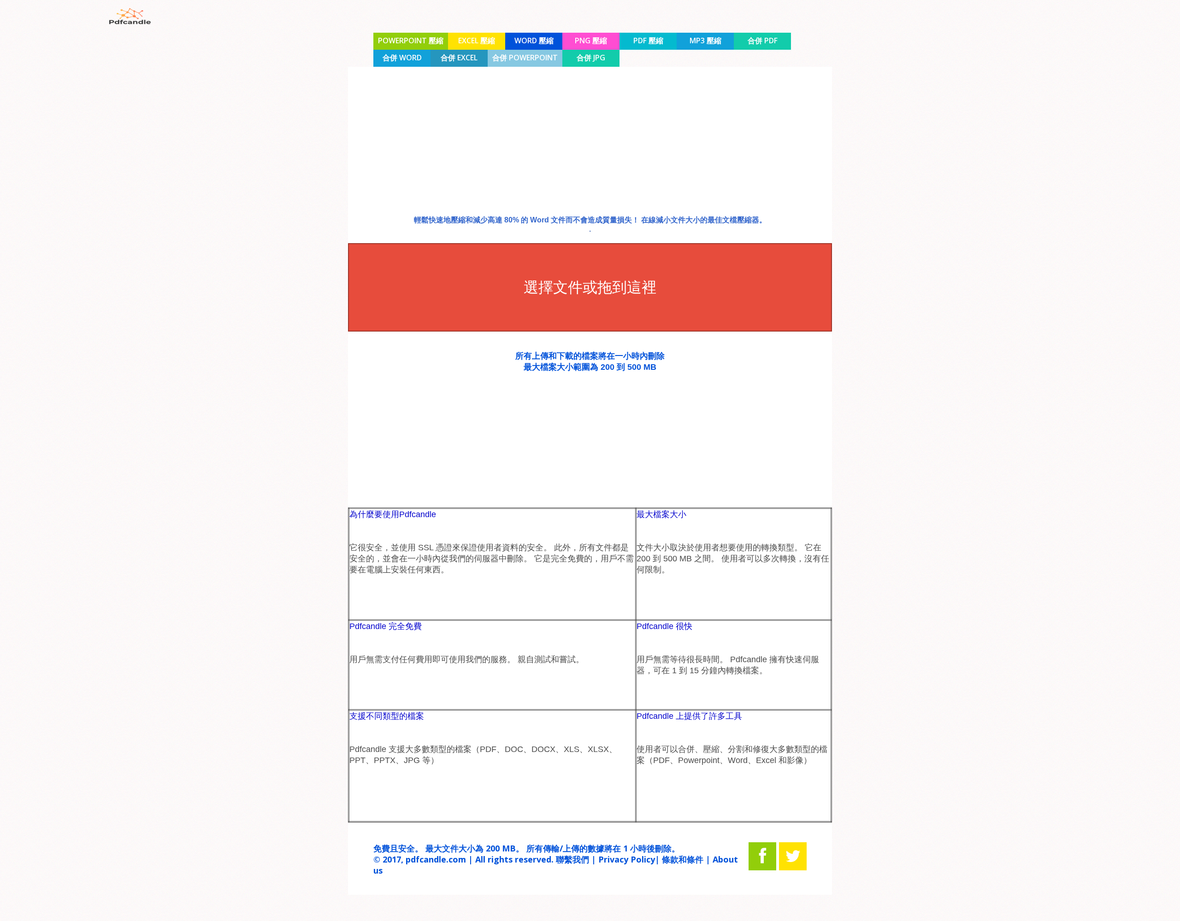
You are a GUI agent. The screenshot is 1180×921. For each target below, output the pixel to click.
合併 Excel (459, 57)
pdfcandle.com (436, 859)
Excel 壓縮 (476, 40)
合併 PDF (763, 40)
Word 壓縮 (534, 40)
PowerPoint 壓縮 (410, 40)
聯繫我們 (572, 859)
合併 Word (402, 57)
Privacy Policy (626, 859)
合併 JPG (591, 57)
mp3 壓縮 (705, 40)
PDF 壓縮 (648, 40)
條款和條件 (682, 859)
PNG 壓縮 (591, 40)
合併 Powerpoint (525, 57)
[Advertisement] (52, 242)
